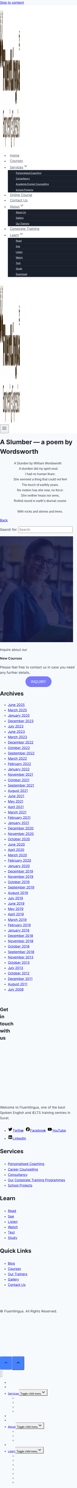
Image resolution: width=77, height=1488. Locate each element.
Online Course (21, 195)
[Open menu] (4, 428)
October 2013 (19, 963)
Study (19, 268)
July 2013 (15, 968)
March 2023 (17, 737)
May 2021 (15, 801)
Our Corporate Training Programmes (36, 1180)
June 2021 (16, 796)
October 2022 (19, 748)
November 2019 (20, 877)
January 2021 (18, 823)
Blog (11, 1263)
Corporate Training (24, 229)
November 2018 (20, 941)
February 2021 (19, 818)
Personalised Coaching (28, 172)
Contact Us (19, 200)
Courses (16, 161)
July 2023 (15, 726)
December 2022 (20, 742)
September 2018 (21, 952)
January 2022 (19, 769)
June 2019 (16, 903)
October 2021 (18, 780)
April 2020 (16, 850)
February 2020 (19, 860)
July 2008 (15, 989)
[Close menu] (1, 1373)
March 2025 (17, 710)
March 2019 (17, 920)
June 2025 (16, 705)
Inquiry (38, 681)
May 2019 (15, 909)
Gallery (20, 217)
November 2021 (20, 774)
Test (18, 263)
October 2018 (18, 946)
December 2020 (21, 828)
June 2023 (16, 732)
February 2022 (19, 764)
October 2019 (19, 882)
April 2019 (16, 914)
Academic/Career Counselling (32, 184)
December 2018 (20, 936)
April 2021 (16, 807)
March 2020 (17, 855)
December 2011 (20, 979)
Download (21, 274)
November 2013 (20, 957)
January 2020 (19, 866)
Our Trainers (22, 223)
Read (19, 240)
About (12, 1426)
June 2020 (16, 844)
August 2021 (18, 791)
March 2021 (17, 812)
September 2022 (21, 753)
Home (14, 155)
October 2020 (19, 839)
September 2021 (21, 785)
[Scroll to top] (6, 1363)
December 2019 (20, 871)
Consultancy (23, 178)
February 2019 (19, 925)
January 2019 (18, 930)
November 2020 (21, 834)
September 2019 (21, 887)
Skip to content (12, 3)
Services (13, 1393)
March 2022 (17, 758)
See (18, 246)
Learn (11, 1451)
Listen (19, 251)
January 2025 (19, 715)
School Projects (24, 189)
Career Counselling (23, 1169)
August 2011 (17, 984)
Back (4, 520)
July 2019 (15, 898)
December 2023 (21, 721)
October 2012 (18, 973)
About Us (21, 212)
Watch (19, 257)
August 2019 (18, 893)
